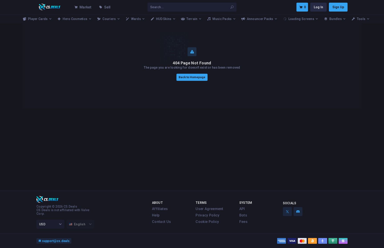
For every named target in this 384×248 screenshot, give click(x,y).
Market (85, 7)
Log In (318, 7)
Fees (243, 222)
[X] (287, 211)
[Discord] (298, 211)
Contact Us (161, 222)
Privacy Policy (207, 215)
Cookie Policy (207, 222)
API (242, 209)
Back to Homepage (192, 77)
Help (156, 215)
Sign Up (338, 7)
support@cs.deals (56, 241)
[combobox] (189, 7)
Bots (243, 215)
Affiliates (160, 209)
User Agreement (209, 209)
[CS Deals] (49, 7)
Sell (107, 7)
